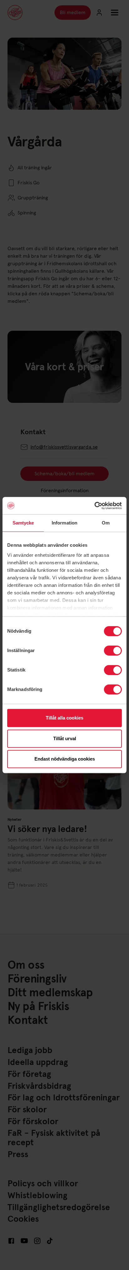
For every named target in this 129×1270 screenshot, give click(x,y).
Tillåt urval (64, 738)
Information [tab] (64, 522)
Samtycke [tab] (23, 522)
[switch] (113, 651)
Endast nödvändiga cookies (64, 758)
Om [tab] (106, 522)
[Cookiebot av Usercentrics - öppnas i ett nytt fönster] (94, 506)
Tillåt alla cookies (64, 717)
